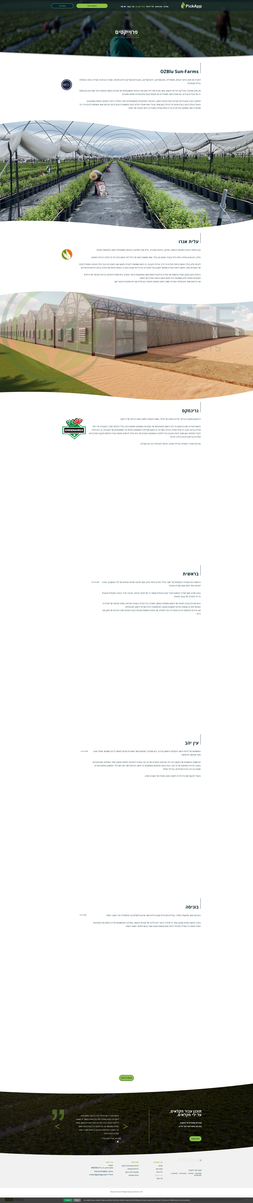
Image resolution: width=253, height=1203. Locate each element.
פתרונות (158, 6)
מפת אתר (159, 1169)
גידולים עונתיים (132, 1169)
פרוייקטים (140, 6)
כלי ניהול (150, 6)
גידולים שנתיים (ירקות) (130, 1165)
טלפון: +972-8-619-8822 (103, 1171)
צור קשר (130, 6)
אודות (166, 6)
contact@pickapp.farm (98, 1174)
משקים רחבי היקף (131, 1172)
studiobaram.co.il (136, 1192)
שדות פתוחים (133, 1175)
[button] (125, 1126)
